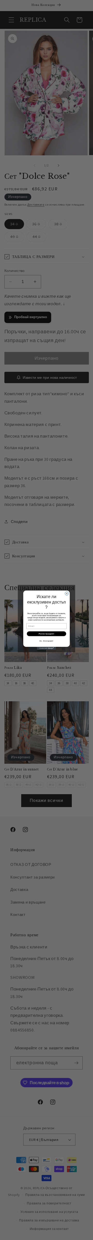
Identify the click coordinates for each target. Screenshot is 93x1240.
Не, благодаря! (46, 640)
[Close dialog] (67, 593)
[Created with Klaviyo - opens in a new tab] (46, 648)
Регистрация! (46, 634)
